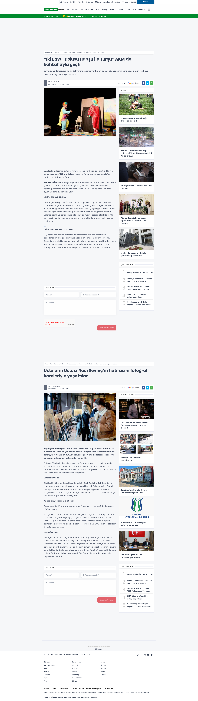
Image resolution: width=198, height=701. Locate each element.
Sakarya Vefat (139, 9)
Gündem (74, 9)
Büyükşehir (49, 171)
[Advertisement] (33, 74)
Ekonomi (113, 9)
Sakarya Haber (87, 9)
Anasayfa (48, 52)
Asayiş (104, 9)
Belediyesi (58, 171)
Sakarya (107, 448)
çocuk (98, 171)
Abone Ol (121, 83)
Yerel (128, 9)
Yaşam (56, 52)
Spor (97, 9)
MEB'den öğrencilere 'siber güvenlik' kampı (83, 16)
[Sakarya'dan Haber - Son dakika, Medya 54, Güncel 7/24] (54, 9)
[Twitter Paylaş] (147, 83)
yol (57, 540)
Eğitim (121, 9)
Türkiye (57, 489)
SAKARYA (48, 182)
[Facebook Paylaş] (143, 83)
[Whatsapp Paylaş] (151, 83)
